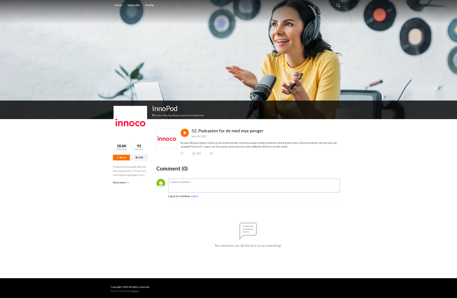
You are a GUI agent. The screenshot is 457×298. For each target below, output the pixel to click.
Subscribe (133, 5)
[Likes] (182, 153)
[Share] (211, 153)
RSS (141, 157)
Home (118, 5)
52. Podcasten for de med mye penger (227, 130)
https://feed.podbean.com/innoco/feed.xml (179, 115)
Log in (194, 196)
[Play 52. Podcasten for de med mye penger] (185, 133)
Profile (149, 5)
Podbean (135, 291)
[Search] (338, 5)
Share (123, 157)
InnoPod (165, 108)
